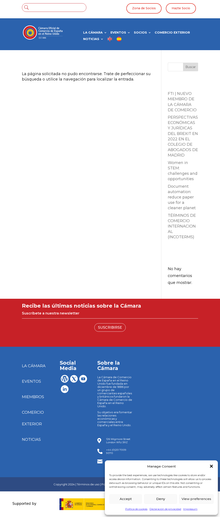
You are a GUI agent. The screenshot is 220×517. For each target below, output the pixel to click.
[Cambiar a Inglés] (110, 40)
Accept (126, 499)
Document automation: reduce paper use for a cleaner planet (182, 197)
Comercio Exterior (172, 32)
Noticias (91, 39)
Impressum (190, 509)
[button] (211, 466)
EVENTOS (31, 381)
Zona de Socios (144, 8)
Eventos (118, 32)
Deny (160, 499)
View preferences (196, 499)
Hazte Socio (181, 8)
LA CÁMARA (93, 32)
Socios (140, 32)
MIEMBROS (33, 397)
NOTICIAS (31, 439)
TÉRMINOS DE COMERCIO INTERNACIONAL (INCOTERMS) (182, 226)
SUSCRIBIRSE (110, 327)
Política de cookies (136, 509)
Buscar (190, 67)
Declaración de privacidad (165, 509)
